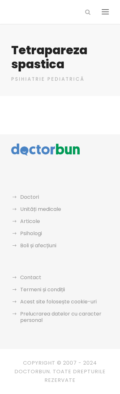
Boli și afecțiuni (38, 245)
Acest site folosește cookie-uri (58, 301)
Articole (30, 221)
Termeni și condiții (42, 289)
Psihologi (31, 233)
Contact (30, 277)
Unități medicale (40, 209)
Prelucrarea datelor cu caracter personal (60, 317)
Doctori (29, 197)
